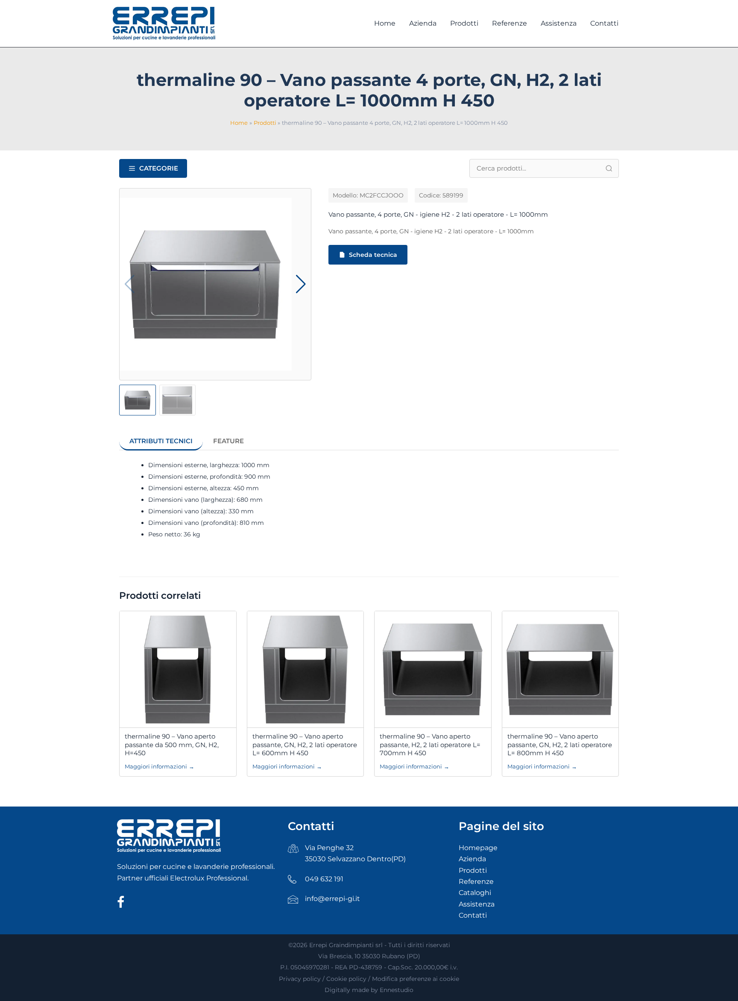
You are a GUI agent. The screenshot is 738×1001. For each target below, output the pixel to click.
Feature (228, 441)
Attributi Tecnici (161, 441)
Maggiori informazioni (159, 766)
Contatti (473, 915)
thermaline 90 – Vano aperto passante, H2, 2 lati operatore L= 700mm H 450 (430, 744)
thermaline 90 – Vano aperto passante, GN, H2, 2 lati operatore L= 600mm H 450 (304, 744)
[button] (301, 284)
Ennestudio (396, 990)
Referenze (476, 881)
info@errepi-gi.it (332, 899)
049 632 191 (324, 879)
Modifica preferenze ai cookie (415, 979)
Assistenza (477, 904)
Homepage (478, 848)
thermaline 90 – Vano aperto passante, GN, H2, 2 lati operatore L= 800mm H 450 (559, 744)
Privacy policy (300, 979)
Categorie (158, 168)
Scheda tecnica (373, 255)
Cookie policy (346, 979)
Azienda (472, 859)
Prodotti (473, 870)
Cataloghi (475, 893)
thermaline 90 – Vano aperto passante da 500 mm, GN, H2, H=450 (172, 744)
